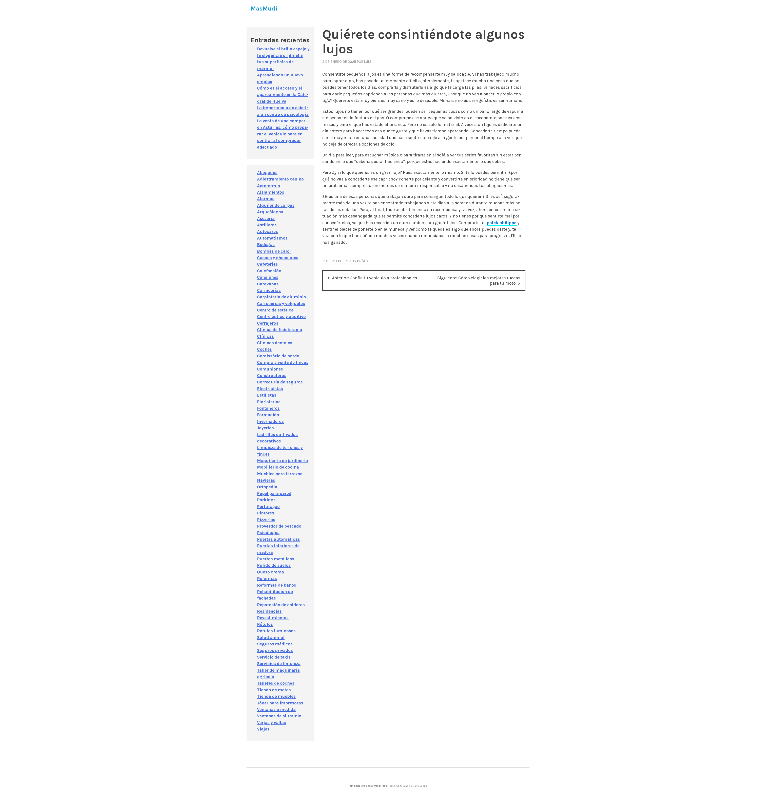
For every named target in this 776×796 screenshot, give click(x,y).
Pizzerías (266, 519)
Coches (264, 349)
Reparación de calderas (281, 604)
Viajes (263, 729)
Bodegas (266, 244)
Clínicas (265, 336)
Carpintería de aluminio (281, 296)
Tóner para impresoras (280, 702)
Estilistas (266, 395)
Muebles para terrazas (279, 473)
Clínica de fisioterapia (279, 329)
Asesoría (266, 218)
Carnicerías (269, 290)
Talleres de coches (275, 683)
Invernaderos (270, 421)
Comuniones (270, 369)
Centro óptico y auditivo (281, 316)
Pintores (265, 512)
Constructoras (271, 375)
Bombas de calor (274, 251)
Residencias (269, 611)
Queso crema (270, 571)
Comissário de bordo (278, 355)
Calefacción (269, 270)
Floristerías (268, 401)
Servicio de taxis (274, 657)
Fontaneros (268, 408)
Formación (268, 414)
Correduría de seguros (280, 381)
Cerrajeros (267, 323)
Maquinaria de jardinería (282, 460)
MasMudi (264, 8)
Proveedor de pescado (279, 526)
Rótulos (265, 624)
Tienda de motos (274, 689)
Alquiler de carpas (275, 205)
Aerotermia (268, 185)
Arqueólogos (270, 211)
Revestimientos (273, 617)
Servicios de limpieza (278, 663)
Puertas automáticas (278, 539)
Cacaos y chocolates (277, 257)
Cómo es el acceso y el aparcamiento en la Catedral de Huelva (282, 95)
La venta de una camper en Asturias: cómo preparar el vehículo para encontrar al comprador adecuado (282, 134)
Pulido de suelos (274, 565)
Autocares (267, 231)
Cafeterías (267, 264)
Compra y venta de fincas (282, 362)
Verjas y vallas (271, 722)
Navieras (266, 480)
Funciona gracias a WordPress (368, 785)
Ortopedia (267, 486)
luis (367, 62)
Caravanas (267, 283)
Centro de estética (275, 309)
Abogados (267, 172)
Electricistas (270, 388)
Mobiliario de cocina (278, 467)
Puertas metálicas (275, 558)
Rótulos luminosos (276, 630)
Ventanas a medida (276, 709)
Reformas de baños (276, 585)
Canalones (267, 277)
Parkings (266, 499)
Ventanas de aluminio (279, 715)
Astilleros (267, 224)
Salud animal (271, 637)
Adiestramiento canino (280, 179)
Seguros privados (275, 650)
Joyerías (358, 261)
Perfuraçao (268, 506)
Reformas (267, 578)
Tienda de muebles (276, 696)
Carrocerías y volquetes (281, 303)
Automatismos (272, 238)
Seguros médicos (275, 643)
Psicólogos (268, 532)
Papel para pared (274, 493)
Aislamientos (270, 192)
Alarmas (265, 198)
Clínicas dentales (274, 342)
